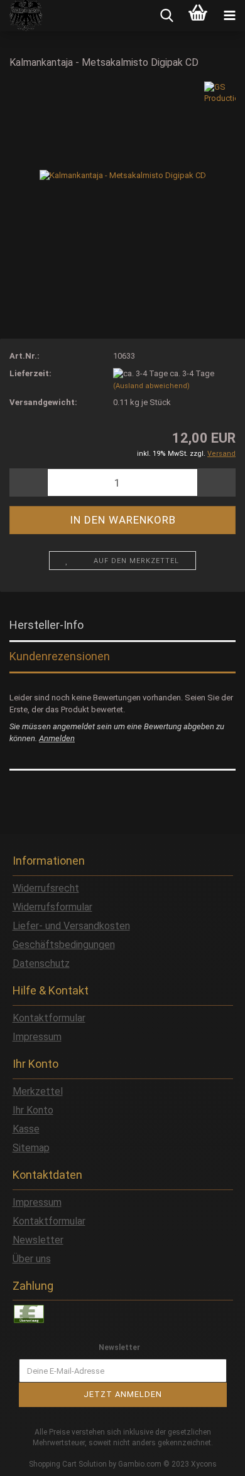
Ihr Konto (33, 1110)
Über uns (32, 1259)
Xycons (204, 1464)
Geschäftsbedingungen (64, 945)
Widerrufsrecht (46, 888)
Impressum (37, 1037)
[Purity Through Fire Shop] (21, 15)
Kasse (26, 1129)
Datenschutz (41, 963)
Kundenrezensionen (59, 656)
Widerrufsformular (52, 907)
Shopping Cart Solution (68, 1464)
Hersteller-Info (46, 624)
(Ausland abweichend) (151, 386)
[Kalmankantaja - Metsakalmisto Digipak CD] (123, 174)
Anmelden (57, 738)
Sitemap (31, 1148)
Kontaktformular (49, 1018)
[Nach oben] (210, 1457)
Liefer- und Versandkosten (71, 926)
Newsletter (38, 1240)
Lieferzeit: (30, 373)
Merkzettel (38, 1091)
